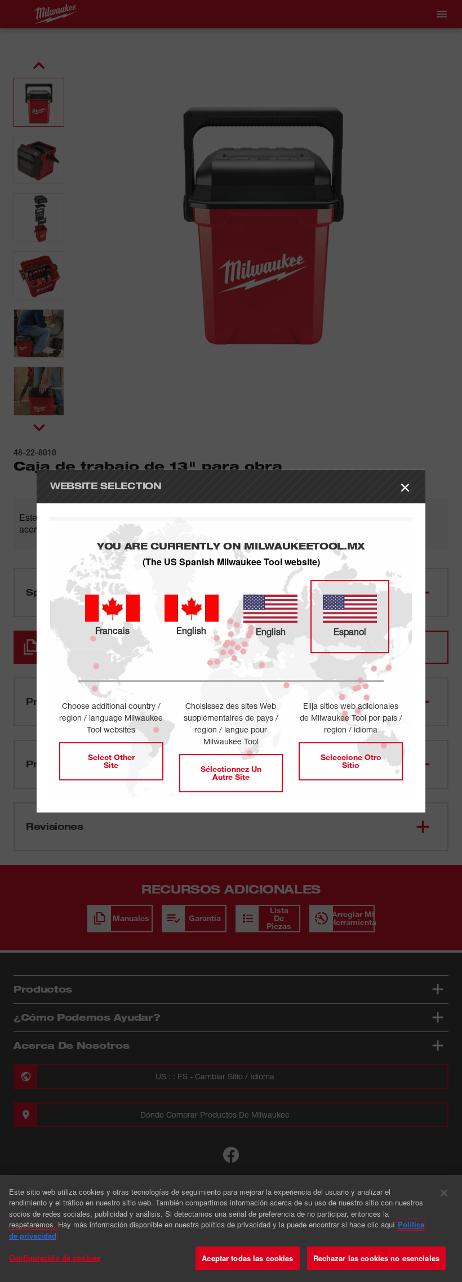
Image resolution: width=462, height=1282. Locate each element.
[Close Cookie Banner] (444, 1193)
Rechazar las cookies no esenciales (376, 1258)
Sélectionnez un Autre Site (231, 772)
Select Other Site (111, 761)
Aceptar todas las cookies (247, 1258)
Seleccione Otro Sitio (351, 761)
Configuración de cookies (54, 1257)
